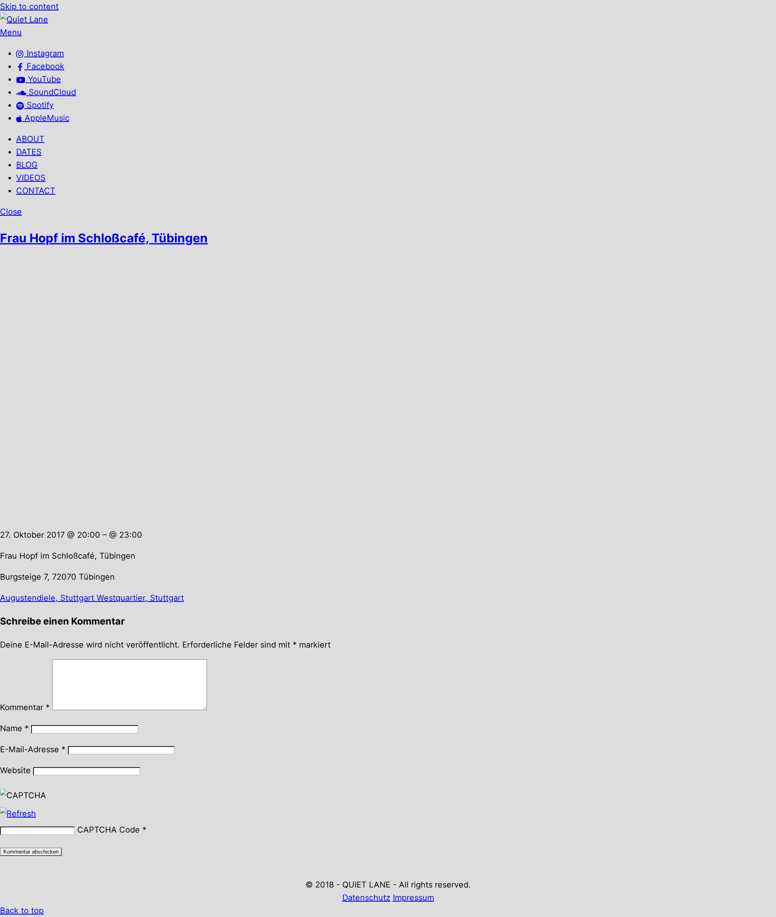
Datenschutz (366, 897)
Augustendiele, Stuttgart (47, 598)
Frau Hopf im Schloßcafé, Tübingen (104, 238)
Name (14, 728)
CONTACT (35, 191)
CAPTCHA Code (108, 830)
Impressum (413, 897)
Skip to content (29, 6)
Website (15, 770)
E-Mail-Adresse (32, 749)
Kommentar (25, 707)
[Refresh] (18, 813)
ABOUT (30, 139)
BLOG (27, 165)
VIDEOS (31, 178)
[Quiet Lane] (24, 19)
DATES (29, 152)
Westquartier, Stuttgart (139, 598)
